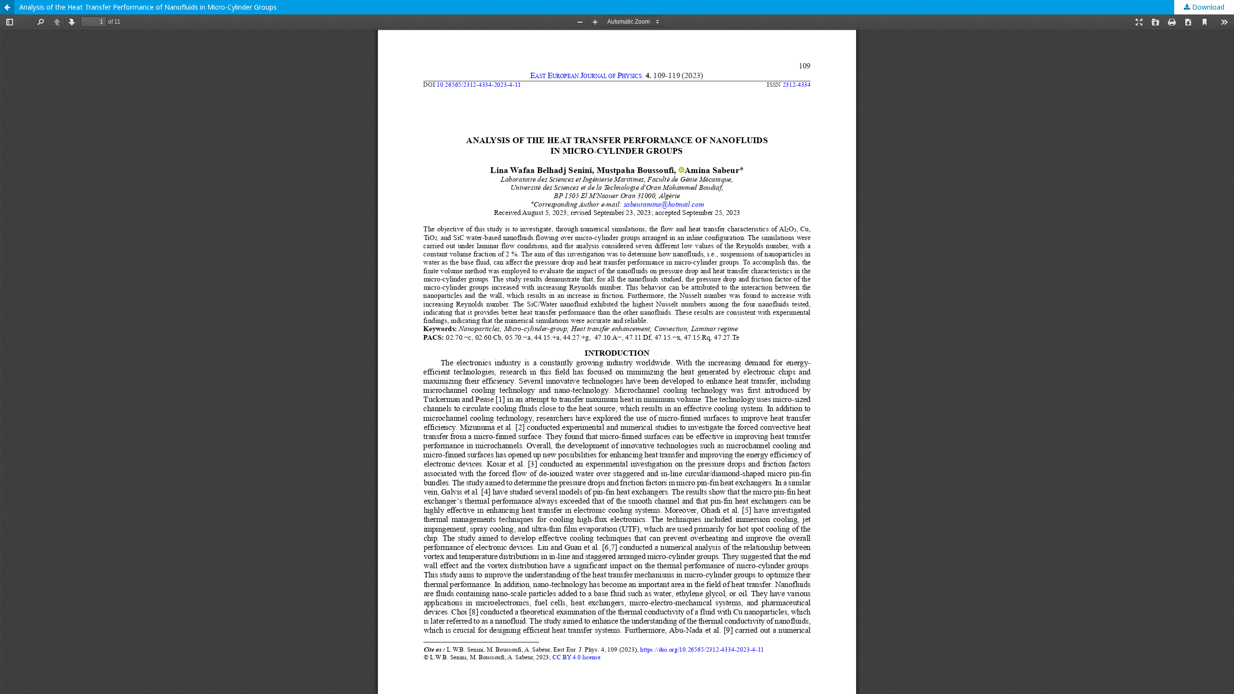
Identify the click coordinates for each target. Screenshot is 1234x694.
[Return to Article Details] (7, 7)
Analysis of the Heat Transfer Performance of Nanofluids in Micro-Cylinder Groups (148, 7)
